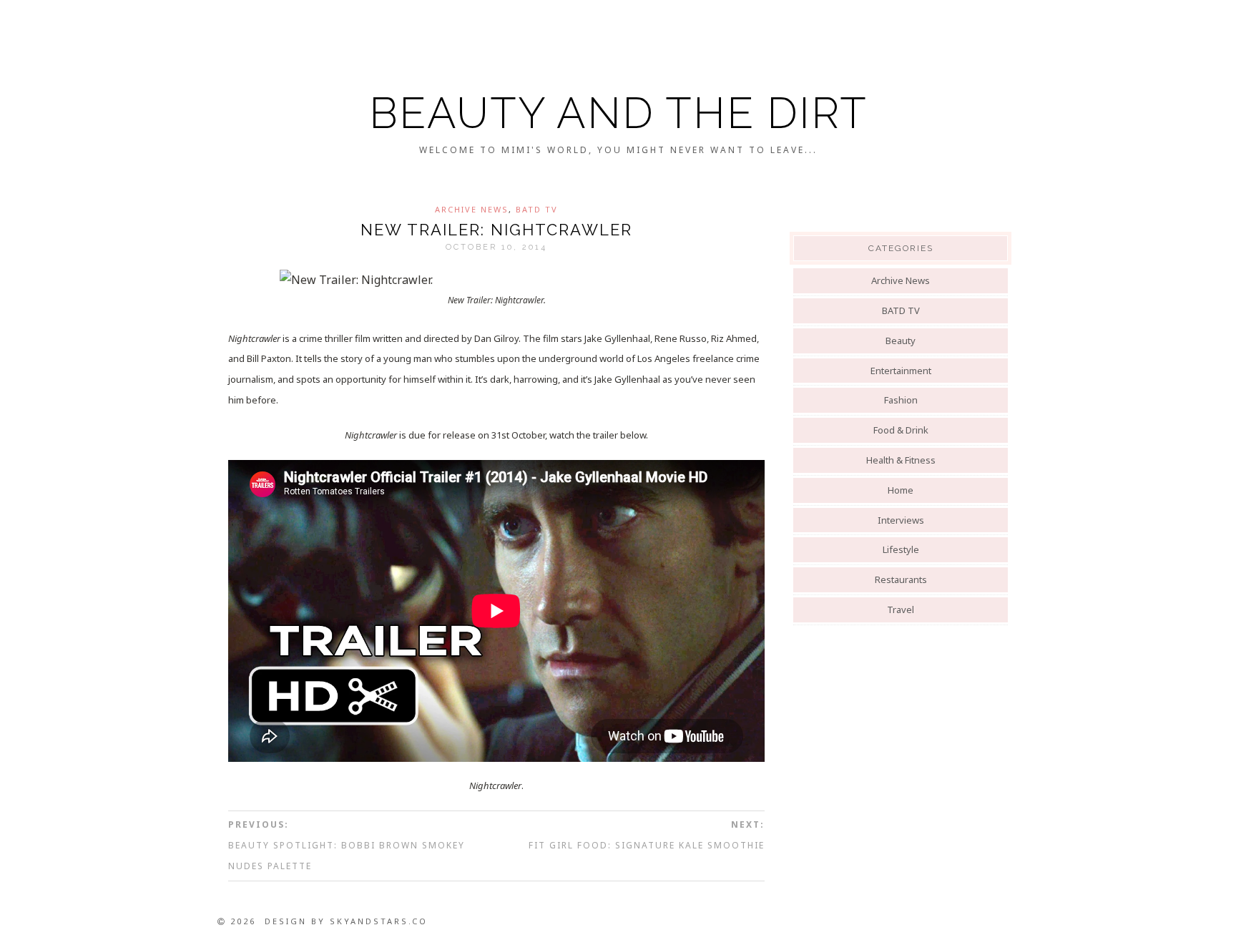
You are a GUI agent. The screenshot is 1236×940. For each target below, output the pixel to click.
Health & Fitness (901, 460)
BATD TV (537, 209)
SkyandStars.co (379, 921)
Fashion (901, 399)
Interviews (901, 520)
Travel (900, 609)
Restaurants (901, 579)
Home (900, 490)
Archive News (472, 209)
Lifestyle (901, 549)
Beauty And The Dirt (618, 113)
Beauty (901, 340)
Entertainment (900, 370)
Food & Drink (900, 430)
